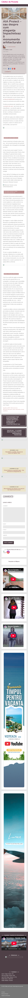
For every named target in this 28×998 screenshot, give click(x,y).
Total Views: (4, 979)
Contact (3, 992)
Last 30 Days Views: (7, 975)
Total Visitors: (5, 980)
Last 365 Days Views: (7, 977)
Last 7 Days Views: (6, 974)
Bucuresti (10, 409)
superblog (5, 410)
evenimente (17, 409)
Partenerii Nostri (4, 993)
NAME (4, 524)
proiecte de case (9, 106)
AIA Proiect (5, 409)
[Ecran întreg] (24, 949)
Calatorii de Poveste (5, 995)
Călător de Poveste (9, 2)
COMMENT (5, 505)
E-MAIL (5, 529)
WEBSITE (5, 535)
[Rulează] (3, 949)
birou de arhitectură (9, 99)
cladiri (13, 409)
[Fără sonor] (22, 949)
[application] (14, 943)
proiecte (22, 409)
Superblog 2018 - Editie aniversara (10, 408)
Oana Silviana (11, 46)
